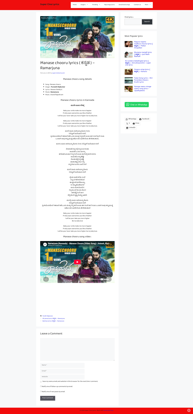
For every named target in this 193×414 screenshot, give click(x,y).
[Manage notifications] (188, 410)
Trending (95, 5)
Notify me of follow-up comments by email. (57, 387)
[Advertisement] (77, 298)
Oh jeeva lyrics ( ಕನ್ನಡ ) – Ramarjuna (54, 318)
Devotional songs (124, 5)
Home (75, 5)
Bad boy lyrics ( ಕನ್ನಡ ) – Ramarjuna (53, 321)
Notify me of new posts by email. (53, 392)
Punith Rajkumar (48, 316)
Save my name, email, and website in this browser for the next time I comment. (70, 381)
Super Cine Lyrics (49, 5)
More (146, 5)
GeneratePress (108, 410)
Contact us (137, 5)
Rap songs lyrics (109, 5)
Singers (83, 5)
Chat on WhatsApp (138, 104)
